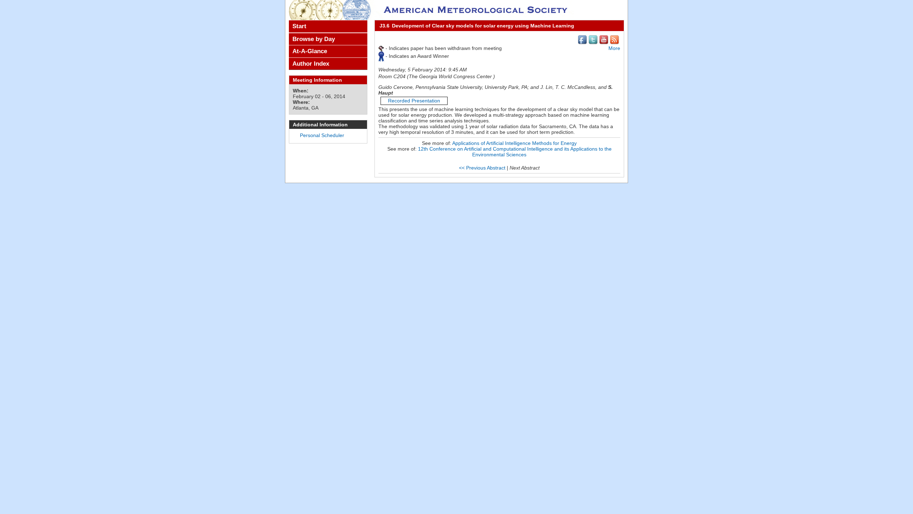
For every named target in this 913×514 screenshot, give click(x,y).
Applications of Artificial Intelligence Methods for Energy (514, 143)
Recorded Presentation (414, 101)
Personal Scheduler (322, 135)
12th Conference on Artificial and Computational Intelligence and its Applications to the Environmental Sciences (515, 151)
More (614, 48)
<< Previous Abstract (482, 168)
